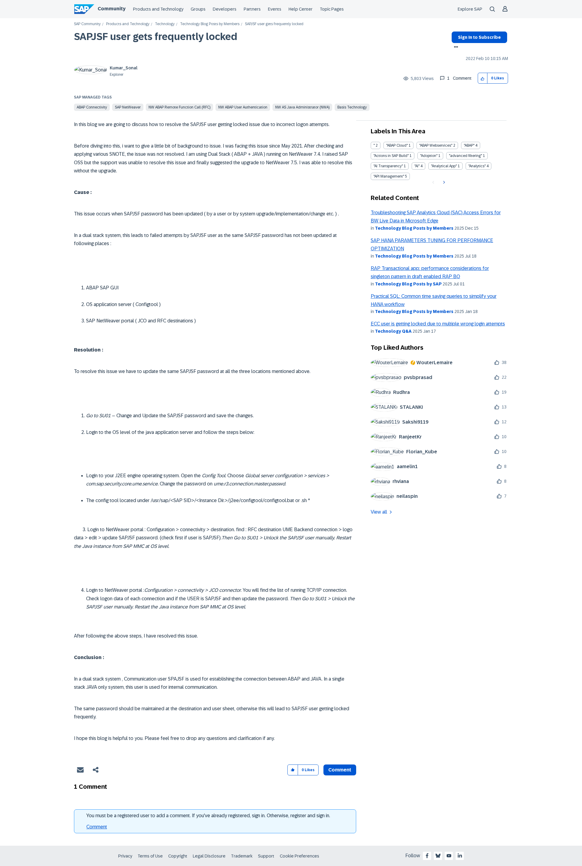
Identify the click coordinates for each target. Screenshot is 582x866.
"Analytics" (477, 166)
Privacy (125, 856)
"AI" (417, 166)
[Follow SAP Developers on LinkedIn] (459, 855)
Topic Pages (332, 9)
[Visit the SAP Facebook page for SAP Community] (427, 855)
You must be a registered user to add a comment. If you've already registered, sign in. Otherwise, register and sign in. (208, 815)
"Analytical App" (444, 166)
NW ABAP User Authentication (242, 107)
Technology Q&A (393, 331)
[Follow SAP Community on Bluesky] (438, 855)
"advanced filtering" (465, 156)
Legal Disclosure (209, 856)
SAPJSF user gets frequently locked (155, 36)
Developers (224, 9)
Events (274, 9)
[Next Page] (443, 182)
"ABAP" (469, 145)
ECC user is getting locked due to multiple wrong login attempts (438, 323)
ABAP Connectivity (92, 107)
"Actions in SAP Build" (391, 156)
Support (266, 856)
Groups (198, 9)
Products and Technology (158, 9)
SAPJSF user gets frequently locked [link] (274, 24)
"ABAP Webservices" (435, 145)
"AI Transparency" (388, 166)
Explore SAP (470, 9)
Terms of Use (150, 856)
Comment (96, 826)
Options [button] (455, 48)
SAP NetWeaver (128, 107)
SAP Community (87, 24)
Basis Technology (352, 107)
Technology (165, 24)
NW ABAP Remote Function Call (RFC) (179, 107)
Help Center (301, 9)
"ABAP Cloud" (397, 145)
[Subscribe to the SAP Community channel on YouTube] (449, 855)
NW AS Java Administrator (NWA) (302, 107)
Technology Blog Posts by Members (209, 24)
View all (379, 512)
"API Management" (388, 176)
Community (111, 8)
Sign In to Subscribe (479, 37)
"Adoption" (428, 156)
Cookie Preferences (299, 856)
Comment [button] (339, 769)
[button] (482, 78)
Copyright (177, 856)
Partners (252, 9)
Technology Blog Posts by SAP (408, 283)
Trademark (242, 856)
